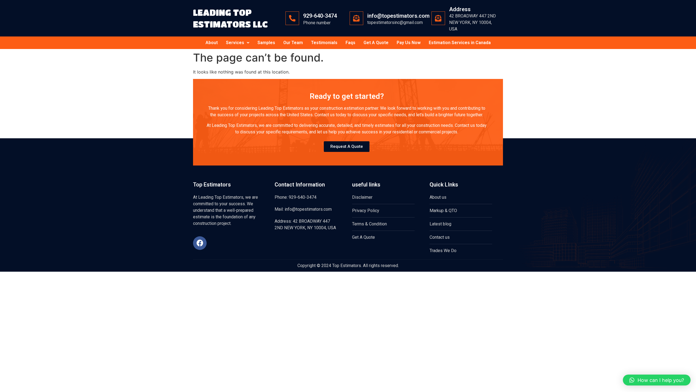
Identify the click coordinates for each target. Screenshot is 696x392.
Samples (266, 42)
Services (235, 42)
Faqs (350, 42)
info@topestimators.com (398, 16)
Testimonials (324, 42)
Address (460, 9)
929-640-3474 (320, 16)
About (212, 42)
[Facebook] (200, 243)
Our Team (293, 42)
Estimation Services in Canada (460, 42)
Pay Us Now (409, 42)
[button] (657, 380)
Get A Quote (376, 42)
